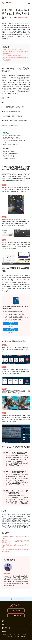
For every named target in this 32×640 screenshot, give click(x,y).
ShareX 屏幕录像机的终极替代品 (12, 56)
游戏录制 (12, 158)
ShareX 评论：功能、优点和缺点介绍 (13, 49)
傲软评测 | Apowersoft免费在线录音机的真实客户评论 (15, 542)
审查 (26, 17)
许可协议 (23, 636)
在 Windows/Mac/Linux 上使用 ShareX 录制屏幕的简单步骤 (15, 52)
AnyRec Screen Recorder (22, 280)
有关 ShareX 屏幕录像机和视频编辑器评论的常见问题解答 (15, 59)
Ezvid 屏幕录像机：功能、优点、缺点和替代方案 (15, 546)
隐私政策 (16, 636)
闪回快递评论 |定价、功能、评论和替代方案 (15, 536)
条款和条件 (9, 636)
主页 (10, 599)
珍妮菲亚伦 (20, 17)
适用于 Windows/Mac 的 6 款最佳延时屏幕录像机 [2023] (15, 550)
